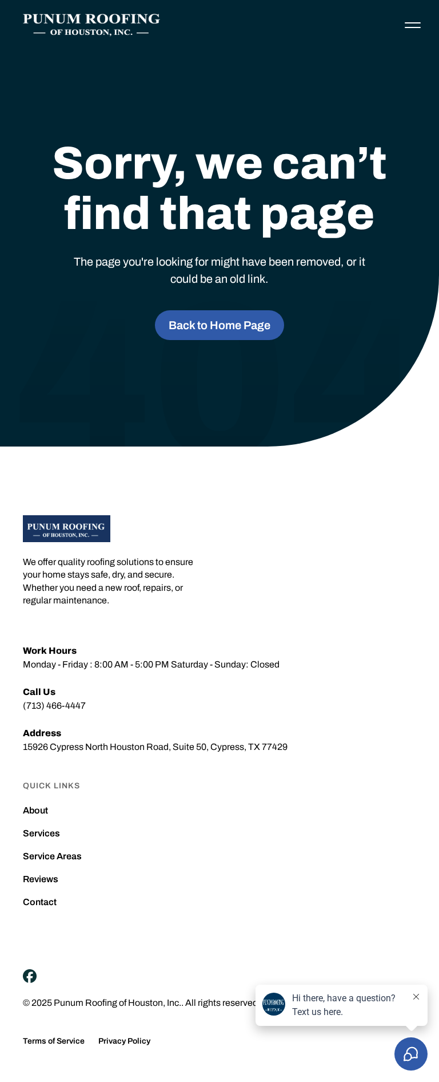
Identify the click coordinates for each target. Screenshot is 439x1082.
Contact (40, 902)
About (35, 810)
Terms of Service (54, 1041)
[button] (412, 25)
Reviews (40, 879)
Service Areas (52, 856)
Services (41, 833)
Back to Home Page (219, 325)
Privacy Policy (124, 1041)
